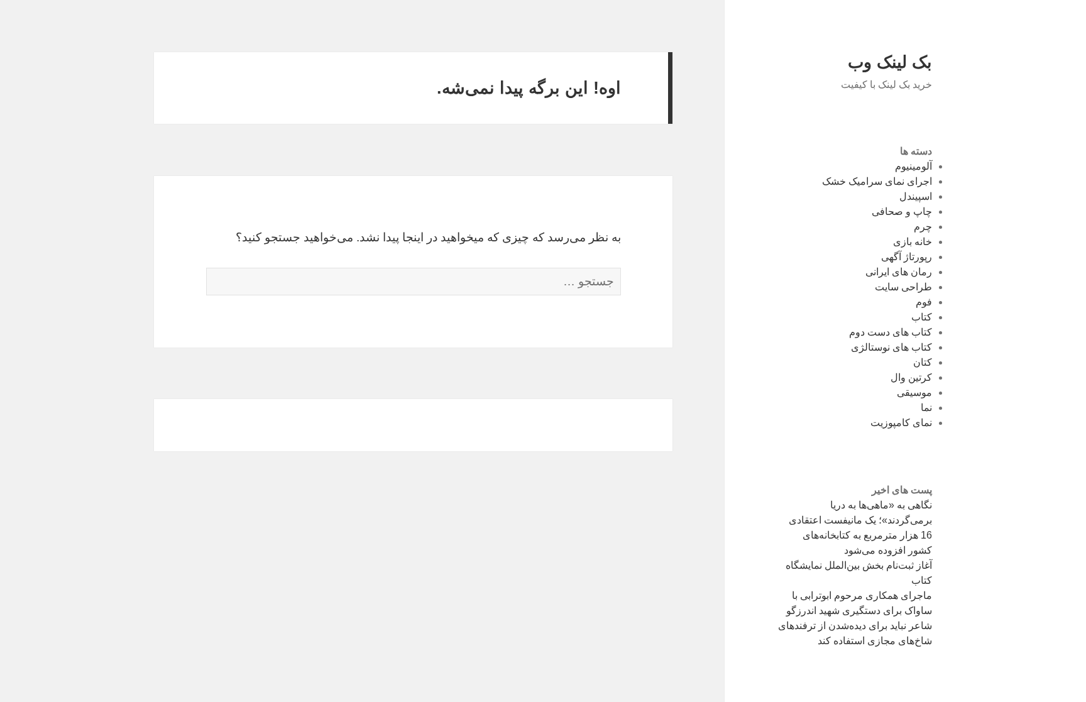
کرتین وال (911, 377)
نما (926, 407)
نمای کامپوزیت (901, 422)
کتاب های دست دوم (890, 332)
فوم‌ (924, 302)
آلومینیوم (913, 166)
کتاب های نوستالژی (891, 347)
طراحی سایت (903, 287)
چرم (923, 226)
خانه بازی (912, 241)
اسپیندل (915, 196)
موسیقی (914, 392)
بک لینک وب (890, 62)
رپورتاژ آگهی (906, 256)
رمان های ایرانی (898, 271)
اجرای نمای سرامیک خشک (877, 181)
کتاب (921, 317)
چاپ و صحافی (902, 211)
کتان (922, 362)
